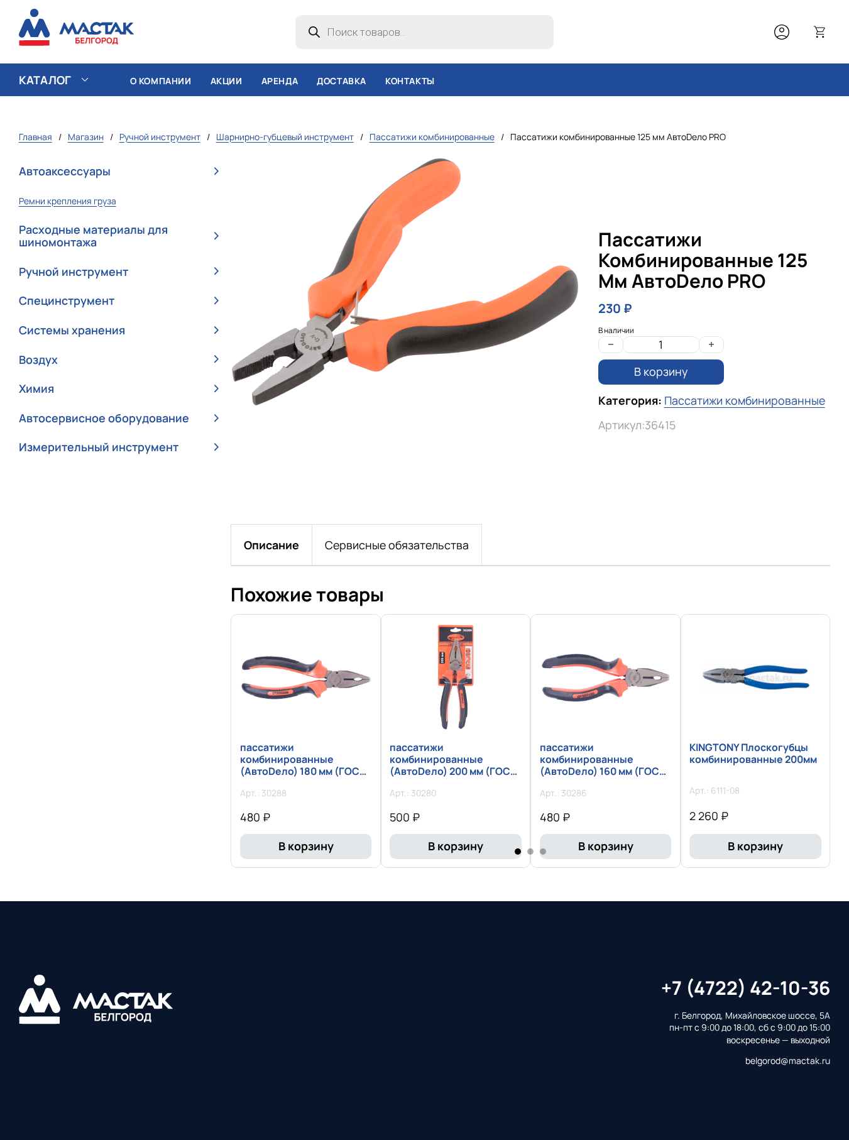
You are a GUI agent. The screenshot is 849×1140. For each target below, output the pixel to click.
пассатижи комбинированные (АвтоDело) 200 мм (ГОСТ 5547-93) (453, 765)
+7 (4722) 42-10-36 (745, 987)
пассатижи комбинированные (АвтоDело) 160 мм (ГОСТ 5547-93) (603, 765)
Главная (35, 137)
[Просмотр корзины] (820, 32)
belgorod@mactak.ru (787, 1060)
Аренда (280, 81)
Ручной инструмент (159, 137)
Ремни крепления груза (67, 201)
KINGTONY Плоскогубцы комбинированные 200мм (753, 753)
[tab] (271, 545)
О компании (161, 81)
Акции (227, 81)
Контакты (410, 81)
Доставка (341, 81)
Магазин (86, 137)
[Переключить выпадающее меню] (84, 79)
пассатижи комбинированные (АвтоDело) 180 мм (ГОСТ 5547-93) (303, 765)
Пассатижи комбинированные (432, 137)
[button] (119, 172)
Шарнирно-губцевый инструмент (285, 137)
